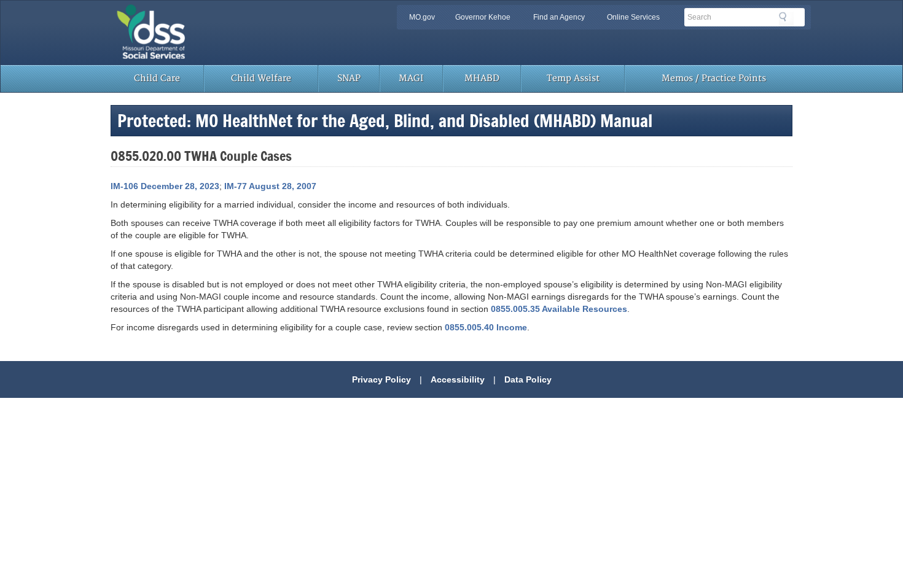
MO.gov (422, 17)
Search (786, 19)
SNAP (349, 78)
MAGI (411, 78)
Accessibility (458, 379)
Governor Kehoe (482, 17)
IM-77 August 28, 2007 (270, 186)
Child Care (157, 78)
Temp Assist (573, 78)
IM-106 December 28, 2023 (165, 186)
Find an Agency (559, 17)
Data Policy (528, 379)
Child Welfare (261, 78)
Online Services (633, 17)
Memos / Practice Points (714, 78)
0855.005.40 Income (486, 327)
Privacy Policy (381, 379)
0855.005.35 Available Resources (559, 309)
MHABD (481, 78)
